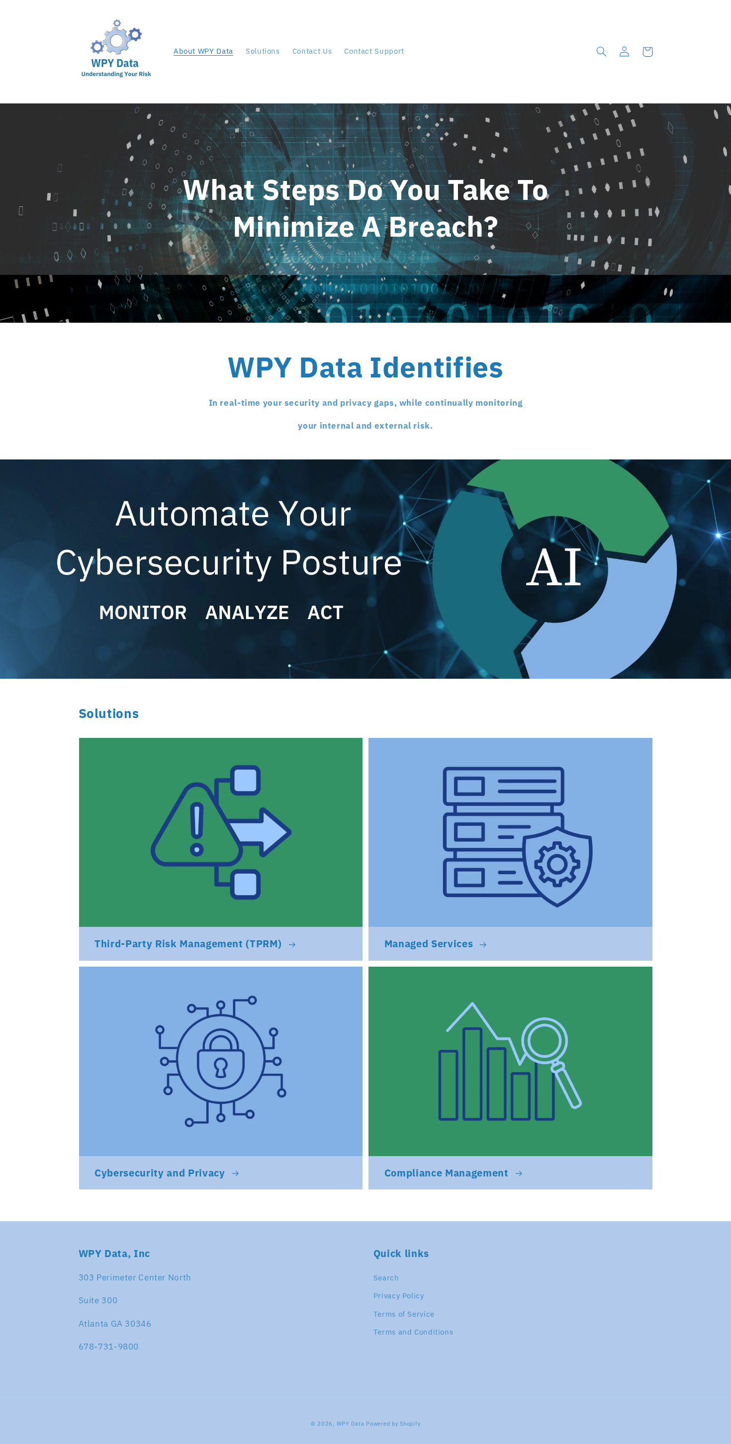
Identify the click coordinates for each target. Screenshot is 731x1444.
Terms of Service (404, 1314)
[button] (601, 51)
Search (386, 1277)
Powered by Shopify (393, 1423)
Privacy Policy (398, 1295)
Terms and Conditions (413, 1332)
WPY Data (351, 1423)
